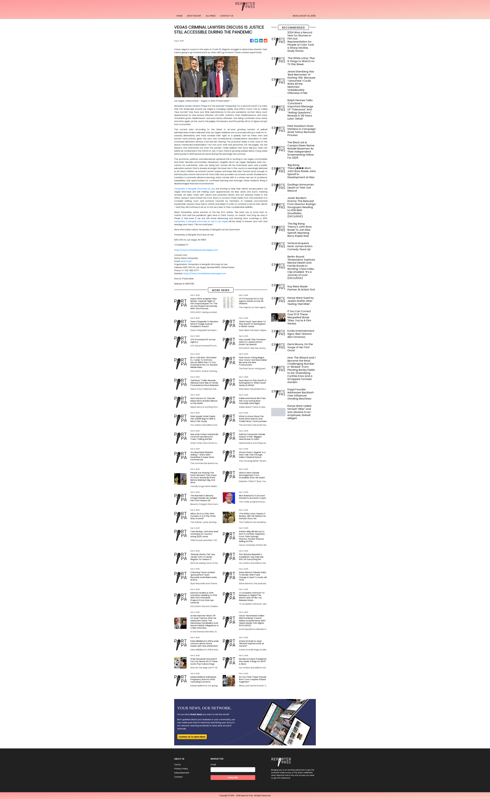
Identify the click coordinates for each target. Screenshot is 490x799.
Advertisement (181, 772)
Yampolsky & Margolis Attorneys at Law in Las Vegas (201, 221)
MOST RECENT (194, 15)
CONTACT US (226, 15)
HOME (179, 15)
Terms (177, 764)
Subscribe (233, 777)
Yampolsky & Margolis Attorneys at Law (194, 188)
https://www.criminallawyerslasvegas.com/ (196, 250)
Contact (178, 776)
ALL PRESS (211, 15)
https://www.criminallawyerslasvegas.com (204, 273)
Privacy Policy (181, 768)
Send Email (185, 261)
